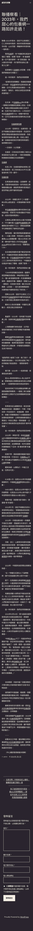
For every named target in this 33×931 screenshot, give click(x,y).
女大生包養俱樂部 (13, 742)
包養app (12, 639)
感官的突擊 (6, 3)
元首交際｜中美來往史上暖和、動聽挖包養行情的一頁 (18, 781)
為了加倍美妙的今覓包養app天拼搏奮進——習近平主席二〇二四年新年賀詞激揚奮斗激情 (18, 793)
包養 (10, 54)
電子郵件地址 (9, 865)
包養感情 (11, 297)
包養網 (16, 70)
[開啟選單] (30, 3)
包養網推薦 (11, 210)
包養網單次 (24, 223)
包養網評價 (19, 319)
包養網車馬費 (16, 124)
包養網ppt (17, 102)
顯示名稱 (7, 855)
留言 (5, 828)
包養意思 (15, 258)
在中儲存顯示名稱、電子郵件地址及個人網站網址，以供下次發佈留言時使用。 (16, 889)
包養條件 (18, 340)
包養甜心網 (24, 438)
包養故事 (5, 177)
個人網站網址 (8, 876)
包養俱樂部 (14, 719)
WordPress (24, 917)
